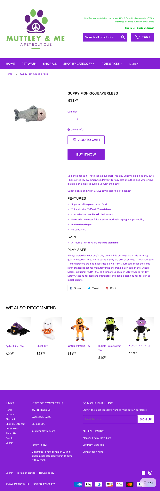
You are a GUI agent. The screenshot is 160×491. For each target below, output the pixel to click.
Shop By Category (78, 63)
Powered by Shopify (44, 484)
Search (9, 443)
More (133, 64)
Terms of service (26, 473)
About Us (11, 433)
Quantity (72, 112)
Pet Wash (29, 63)
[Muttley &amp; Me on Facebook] (143, 474)
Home (10, 63)
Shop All (50, 63)
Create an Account (145, 28)
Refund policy (46, 473)
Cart (145, 37)
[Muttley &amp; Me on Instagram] (150, 474)
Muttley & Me (21, 484)
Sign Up (146, 419)
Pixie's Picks (111, 63)
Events (9, 438)
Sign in (128, 28)
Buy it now (86, 154)
